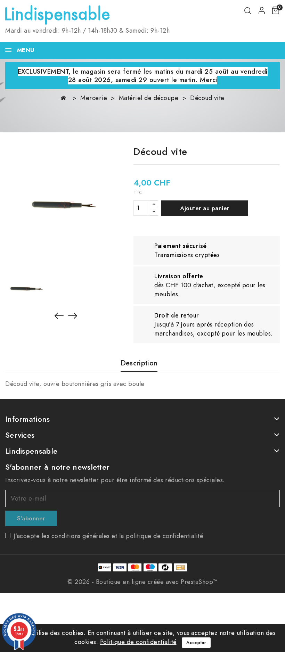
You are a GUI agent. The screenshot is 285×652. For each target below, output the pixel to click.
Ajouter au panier (204, 208)
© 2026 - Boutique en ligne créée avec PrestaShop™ (142, 581)
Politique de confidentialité (138, 641)
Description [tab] (139, 363)
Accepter (196, 642)
